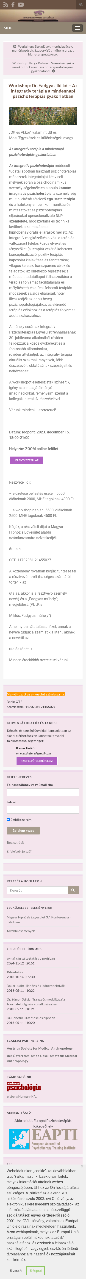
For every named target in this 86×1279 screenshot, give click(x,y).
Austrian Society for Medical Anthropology (39, 1048)
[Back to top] (75, 1268)
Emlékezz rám (20, 820)
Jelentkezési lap (26, 460)
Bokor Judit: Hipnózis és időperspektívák (36, 986)
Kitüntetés (15, 972)
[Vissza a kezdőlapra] (43, 15)
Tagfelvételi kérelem (37, 761)
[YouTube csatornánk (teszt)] (21, 3)
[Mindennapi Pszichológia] (24, 1086)
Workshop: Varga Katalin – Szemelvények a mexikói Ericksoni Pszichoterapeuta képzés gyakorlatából (43, 67)
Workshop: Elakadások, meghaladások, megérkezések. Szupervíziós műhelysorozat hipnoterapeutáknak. (43, 50)
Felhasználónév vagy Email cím (30, 785)
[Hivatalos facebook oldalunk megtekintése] (13, 3)
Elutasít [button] (16, 1271)
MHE (7, 28)
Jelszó (11, 802)
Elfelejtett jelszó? (19, 851)
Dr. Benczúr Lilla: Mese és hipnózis (31, 1018)
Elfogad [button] (36, 1271)
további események (21, 931)
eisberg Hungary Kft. (22, 1096)
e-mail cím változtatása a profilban (31, 958)
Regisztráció (16, 842)
